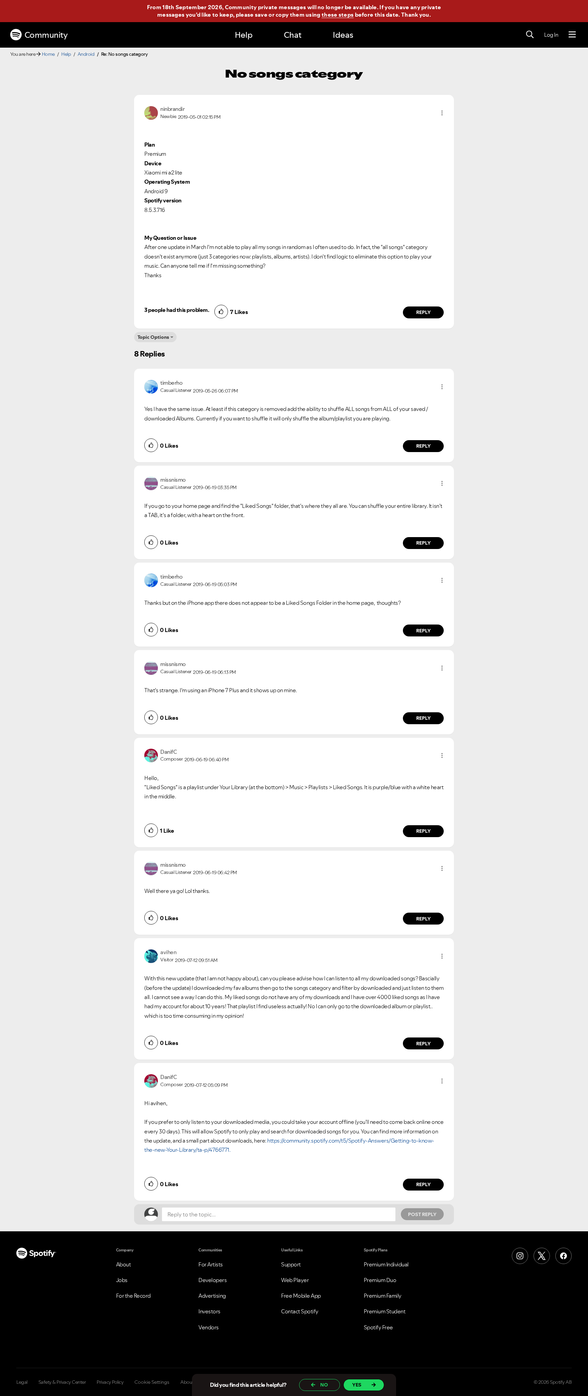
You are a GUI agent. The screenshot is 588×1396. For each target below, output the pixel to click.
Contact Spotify (299, 1311)
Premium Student (385, 1311)
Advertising (212, 1295)
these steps (338, 14)
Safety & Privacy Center (62, 1382)
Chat (292, 34)
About (123, 1264)
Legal (22, 1382)
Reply (423, 312)
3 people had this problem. (176, 310)
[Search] (530, 34)
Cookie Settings (151, 1382)
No (324, 1384)
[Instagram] (520, 1256)
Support (291, 1264)
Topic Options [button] (153, 337)
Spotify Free (378, 1327)
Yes (356, 1384)
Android (86, 54)
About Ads (191, 1382)
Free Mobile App (301, 1295)
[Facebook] (563, 1256)
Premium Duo (380, 1280)
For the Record (133, 1295)
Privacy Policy (110, 1382)
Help (243, 34)
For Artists (210, 1264)
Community (46, 34)
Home (48, 54)
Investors (209, 1311)
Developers (212, 1280)
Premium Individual (386, 1264)
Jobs (122, 1280)
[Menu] (572, 34)
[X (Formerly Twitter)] (542, 1256)
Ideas (343, 34)
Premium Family (383, 1295)
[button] (442, 113)
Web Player (295, 1280)
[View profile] (151, 112)
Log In (551, 34)
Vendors (208, 1327)
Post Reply (422, 1214)
